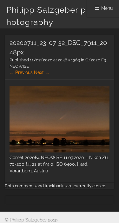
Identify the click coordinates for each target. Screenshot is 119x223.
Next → (42, 72)
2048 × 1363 (69, 60)
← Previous (21, 72)
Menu (107, 8)
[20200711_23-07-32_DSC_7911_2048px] (59, 150)
